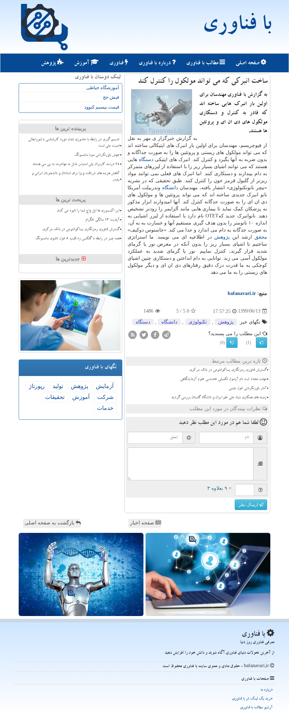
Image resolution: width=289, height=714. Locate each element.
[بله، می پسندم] (261, 342)
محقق (260, 237)
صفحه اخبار (142, 522)
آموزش (82, 63)
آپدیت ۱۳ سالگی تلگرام (102, 220)
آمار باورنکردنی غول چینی (247, 389)
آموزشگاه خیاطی (102, 87)
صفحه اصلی (248, 63)
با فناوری (236, 26)
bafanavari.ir (242, 293)
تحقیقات (54, 397)
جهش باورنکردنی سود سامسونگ (96, 155)
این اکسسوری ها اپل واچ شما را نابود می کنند (88, 211)
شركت (105, 397)
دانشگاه (170, 187)
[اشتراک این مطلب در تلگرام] (166, 334)
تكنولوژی (198, 322)
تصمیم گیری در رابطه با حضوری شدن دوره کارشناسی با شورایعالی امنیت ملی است (73, 143)
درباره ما (266, 690)
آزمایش (104, 386)
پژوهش (49, 63)
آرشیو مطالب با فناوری (256, 708)
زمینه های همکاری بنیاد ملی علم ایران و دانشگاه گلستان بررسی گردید (218, 398)
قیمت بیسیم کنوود (101, 107)
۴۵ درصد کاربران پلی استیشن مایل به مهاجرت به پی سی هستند (75, 164)
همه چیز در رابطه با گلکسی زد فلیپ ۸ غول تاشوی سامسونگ (77, 239)
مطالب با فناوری (203, 63)
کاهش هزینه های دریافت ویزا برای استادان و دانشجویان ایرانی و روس (75, 177)
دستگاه (146, 159)
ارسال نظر (249, 504)
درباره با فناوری (155, 63)
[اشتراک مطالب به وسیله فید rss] (132, 334)
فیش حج (111, 97)
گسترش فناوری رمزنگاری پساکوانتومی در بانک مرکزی (227, 370)
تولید (58, 386)
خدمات (105, 408)
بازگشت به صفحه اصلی (50, 522)
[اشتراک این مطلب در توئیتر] (144, 334)
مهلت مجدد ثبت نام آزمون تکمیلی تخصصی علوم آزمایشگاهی (223, 379)
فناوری (117, 63)
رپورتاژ (37, 386)
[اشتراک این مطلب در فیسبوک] (155, 334)
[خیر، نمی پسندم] (232, 342)
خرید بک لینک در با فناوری (252, 699)
